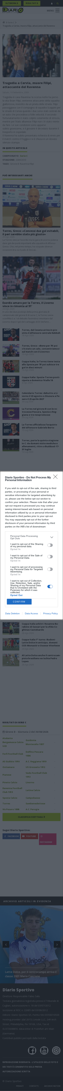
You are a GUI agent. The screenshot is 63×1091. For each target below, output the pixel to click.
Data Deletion (12, 613)
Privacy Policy (50, 613)
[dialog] (31, 545)
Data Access (31, 613)
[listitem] (31, 537)
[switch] (50, 545)
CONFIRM (19, 601)
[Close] (56, 478)
